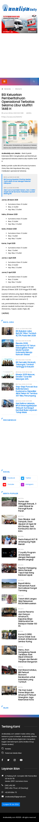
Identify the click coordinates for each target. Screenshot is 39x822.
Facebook (11, 478)
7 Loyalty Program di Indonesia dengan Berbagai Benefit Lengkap (27, 556)
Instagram (29, 484)
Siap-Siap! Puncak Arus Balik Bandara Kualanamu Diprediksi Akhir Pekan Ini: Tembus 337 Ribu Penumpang (26, 391)
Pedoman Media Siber (13, 753)
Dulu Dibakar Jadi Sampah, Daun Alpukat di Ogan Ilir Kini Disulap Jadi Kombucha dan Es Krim (27, 525)
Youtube (11, 484)
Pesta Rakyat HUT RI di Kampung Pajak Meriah (27, 541)
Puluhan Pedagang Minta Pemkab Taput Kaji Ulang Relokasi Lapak (27, 571)
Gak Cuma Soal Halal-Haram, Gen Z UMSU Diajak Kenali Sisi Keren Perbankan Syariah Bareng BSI (19, 192)
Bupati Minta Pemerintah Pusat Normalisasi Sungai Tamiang (27, 587)
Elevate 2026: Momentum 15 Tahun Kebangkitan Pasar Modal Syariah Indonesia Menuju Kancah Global (25, 349)
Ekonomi (18, 89)
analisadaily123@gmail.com (15, 797)
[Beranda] (19, 8)
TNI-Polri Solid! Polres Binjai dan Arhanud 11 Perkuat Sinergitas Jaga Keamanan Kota (27, 695)
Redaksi (8, 749)
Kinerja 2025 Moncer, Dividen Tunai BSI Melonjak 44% (25, 376)
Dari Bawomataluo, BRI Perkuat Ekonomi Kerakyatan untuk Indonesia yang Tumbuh (27, 676)
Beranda (7, 89)
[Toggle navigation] (4, 81)
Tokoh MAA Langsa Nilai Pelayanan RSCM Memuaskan (27, 601)
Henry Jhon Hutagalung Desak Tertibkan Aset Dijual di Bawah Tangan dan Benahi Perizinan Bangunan (27, 655)
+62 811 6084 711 (11, 792)
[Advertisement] (19, 57)
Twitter (28, 478)
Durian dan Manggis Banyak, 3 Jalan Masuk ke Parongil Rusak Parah (27, 506)
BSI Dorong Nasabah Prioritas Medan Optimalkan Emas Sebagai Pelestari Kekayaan (17, 181)
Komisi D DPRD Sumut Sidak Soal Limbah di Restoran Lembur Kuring (27, 638)
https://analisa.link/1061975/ (12, 117)
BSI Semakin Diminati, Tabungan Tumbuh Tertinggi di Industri (26, 364)
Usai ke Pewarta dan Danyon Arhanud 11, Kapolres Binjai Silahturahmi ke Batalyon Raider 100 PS (27, 618)
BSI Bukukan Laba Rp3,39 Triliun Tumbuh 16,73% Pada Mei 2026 (26, 333)
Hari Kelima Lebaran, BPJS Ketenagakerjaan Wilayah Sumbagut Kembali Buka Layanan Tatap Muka (26, 408)
